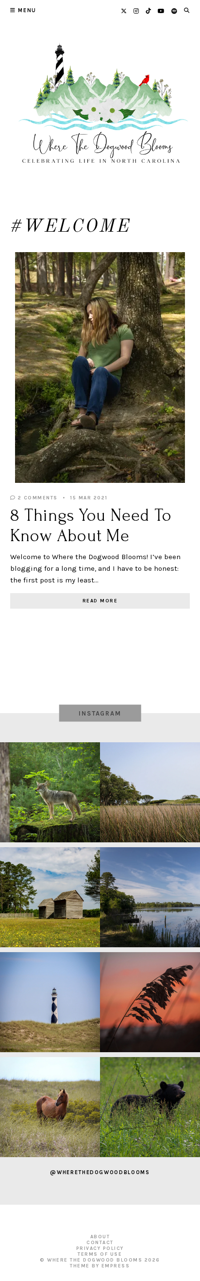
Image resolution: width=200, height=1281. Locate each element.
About (100, 1237)
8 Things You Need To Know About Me (91, 525)
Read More (100, 601)
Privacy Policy (100, 1248)
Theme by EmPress (100, 1266)
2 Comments (37, 498)
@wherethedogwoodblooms (100, 1172)
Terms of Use (100, 1254)
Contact (100, 1243)
